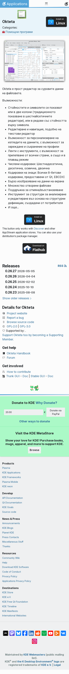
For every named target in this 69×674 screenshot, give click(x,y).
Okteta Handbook (18, 353)
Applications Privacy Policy (16, 581)
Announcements (11, 523)
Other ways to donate (34, 421)
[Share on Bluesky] (18, 631)
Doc (25, 376)
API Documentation (12, 498)
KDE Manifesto (10, 611)
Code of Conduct (11, 571)
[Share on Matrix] (5, 631)
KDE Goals (7, 507)
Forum (11, 357)
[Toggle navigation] (46, 4)
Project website (17, 313)
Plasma (6, 468)
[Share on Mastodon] (12, 631)
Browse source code (20, 322)
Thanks (6, 546)
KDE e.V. (6, 597)
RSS (61, 266)
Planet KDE (8, 532)
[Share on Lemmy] (44, 631)
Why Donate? (46, 403)
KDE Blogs (7, 528)
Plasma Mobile (10, 481)
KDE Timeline (9, 606)
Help (4, 562)
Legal (57, 664)
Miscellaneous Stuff (12, 541)
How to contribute (19, 371)
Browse (34, 450)
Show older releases (15, 298)
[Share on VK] (63, 631)
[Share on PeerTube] (57, 631)
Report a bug (15, 317)
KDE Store (7, 592)
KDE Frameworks (11, 477)
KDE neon (7, 486)
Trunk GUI (13, 376)
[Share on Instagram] (34, 639)
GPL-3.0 (25, 326)
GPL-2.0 (12, 326)
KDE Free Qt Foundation (15, 601)
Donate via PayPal (55, 412)
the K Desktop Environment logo (38, 661)
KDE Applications (11, 472)
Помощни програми (19, 32)
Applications (14, 5)
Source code (9, 511)
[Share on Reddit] (37, 631)
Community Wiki (11, 558)
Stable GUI (38, 376)
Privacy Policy (9, 576)
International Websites (14, 615)
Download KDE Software (15, 567)
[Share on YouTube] (50, 631)
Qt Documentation (12, 502)
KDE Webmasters (34, 654)
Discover (39, 228)
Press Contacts (10, 537)
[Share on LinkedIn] (31, 631)
